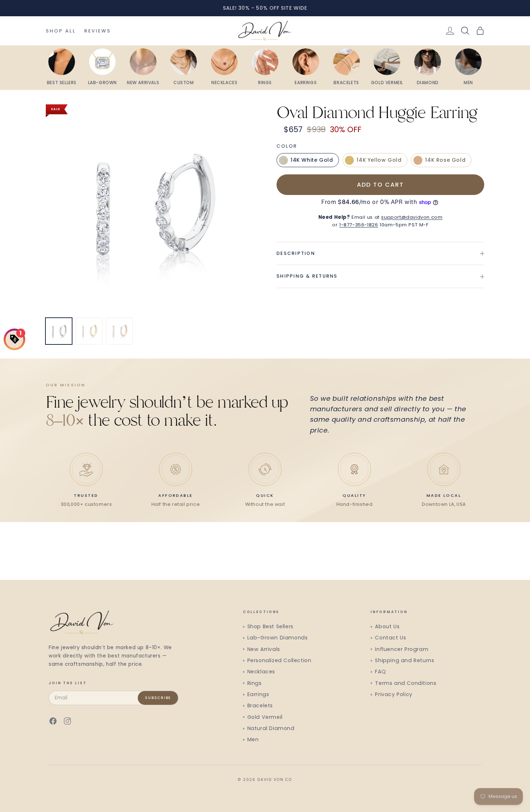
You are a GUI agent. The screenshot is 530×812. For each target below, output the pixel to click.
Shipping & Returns (307, 276)
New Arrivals (263, 649)
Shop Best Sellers (270, 626)
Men (253, 739)
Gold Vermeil (265, 717)
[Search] (465, 31)
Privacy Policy (393, 694)
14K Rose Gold (445, 160)
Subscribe (158, 697)
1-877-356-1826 (358, 224)
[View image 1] (59, 331)
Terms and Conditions (405, 683)
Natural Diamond (271, 728)
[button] (480, 31)
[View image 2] (89, 331)
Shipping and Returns (404, 660)
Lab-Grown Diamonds (277, 637)
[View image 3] (119, 331)
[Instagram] (67, 721)
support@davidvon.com (411, 217)
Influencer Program (401, 649)
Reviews (97, 31)
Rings (254, 683)
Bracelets (260, 705)
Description (296, 253)
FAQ (380, 671)
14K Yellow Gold (379, 160)
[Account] (450, 31)
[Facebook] (53, 721)
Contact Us (390, 637)
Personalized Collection (279, 660)
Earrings (258, 694)
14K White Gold (312, 160)
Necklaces (261, 671)
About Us (387, 626)
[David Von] (265, 30)
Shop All (61, 31)
